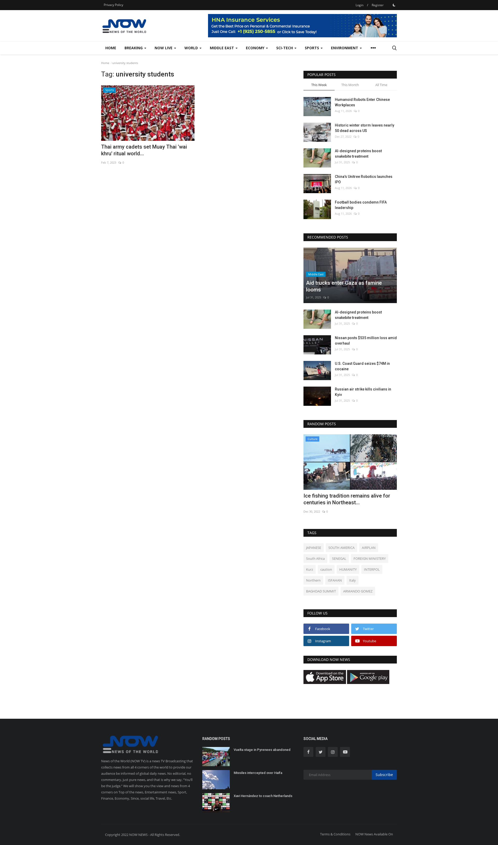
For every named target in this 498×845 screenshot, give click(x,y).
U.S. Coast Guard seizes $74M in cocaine (362, 366)
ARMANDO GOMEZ (357, 591)
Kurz (309, 569)
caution (326, 569)
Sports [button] (312, 47)
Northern (313, 580)
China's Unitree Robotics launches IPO (363, 179)
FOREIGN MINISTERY (370, 558)
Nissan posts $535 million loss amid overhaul (366, 340)
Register (378, 5)
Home (110, 47)
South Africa (315, 558)
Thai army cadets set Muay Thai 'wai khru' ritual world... (144, 150)
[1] (394, 5)
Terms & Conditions (335, 834)
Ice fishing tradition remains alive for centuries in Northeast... (346, 499)
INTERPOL (372, 569)
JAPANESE (313, 547)
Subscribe (384, 774)
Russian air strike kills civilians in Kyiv (363, 392)
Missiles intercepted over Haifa (258, 773)
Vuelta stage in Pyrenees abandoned (262, 750)
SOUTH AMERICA (341, 547)
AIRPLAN (369, 547)
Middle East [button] (222, 47)
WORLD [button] (191, 47)
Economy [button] (255, 47)
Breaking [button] (134, 47)
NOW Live (164, 47)
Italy (352, 580)
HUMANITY (348, 569)
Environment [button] (345, 47)
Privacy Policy (113, 5)
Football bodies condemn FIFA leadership (361, 205)
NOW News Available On (374, 834)
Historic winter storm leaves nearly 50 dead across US (364, 128)
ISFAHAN (335, 580)
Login (359, 5)
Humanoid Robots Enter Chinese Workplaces (362, 102)
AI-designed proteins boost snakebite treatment (358, 153)
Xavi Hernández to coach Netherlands (263, 796)
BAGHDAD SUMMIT (321, 591)
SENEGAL (339, 558)
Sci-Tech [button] (285, 47)
